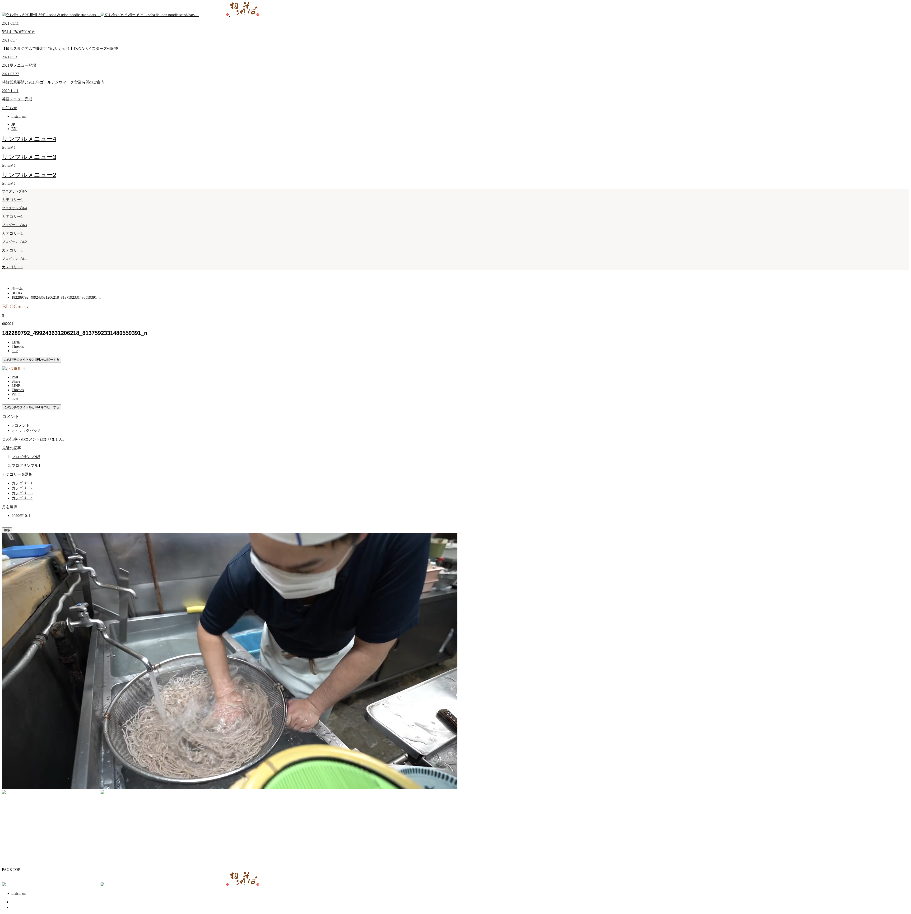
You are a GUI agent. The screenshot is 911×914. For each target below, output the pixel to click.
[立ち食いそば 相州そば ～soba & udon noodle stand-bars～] (130, 15)
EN (14, 129)
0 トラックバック (26, 430)
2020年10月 (21, 516)
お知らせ (9, 108)
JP (13, 124)
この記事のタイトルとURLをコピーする (31, 359)
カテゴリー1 (12, 200)
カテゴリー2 (22, 488)
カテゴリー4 (22, 498)
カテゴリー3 (22, 493)
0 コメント (21, 425)
